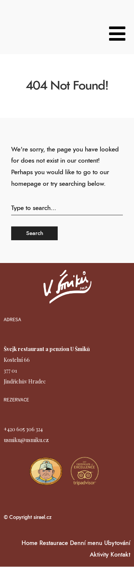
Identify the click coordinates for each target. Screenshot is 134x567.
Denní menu (86, 543)
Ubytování (117, 543)
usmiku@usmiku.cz (26, 440)
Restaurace (53, 543)
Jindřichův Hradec (25, 381)
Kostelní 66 (17, 359)
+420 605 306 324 (23, 429)
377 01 (10, 370)
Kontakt (120, 555)
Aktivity (99, 555)
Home (30, 543)
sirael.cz (42, 517)
